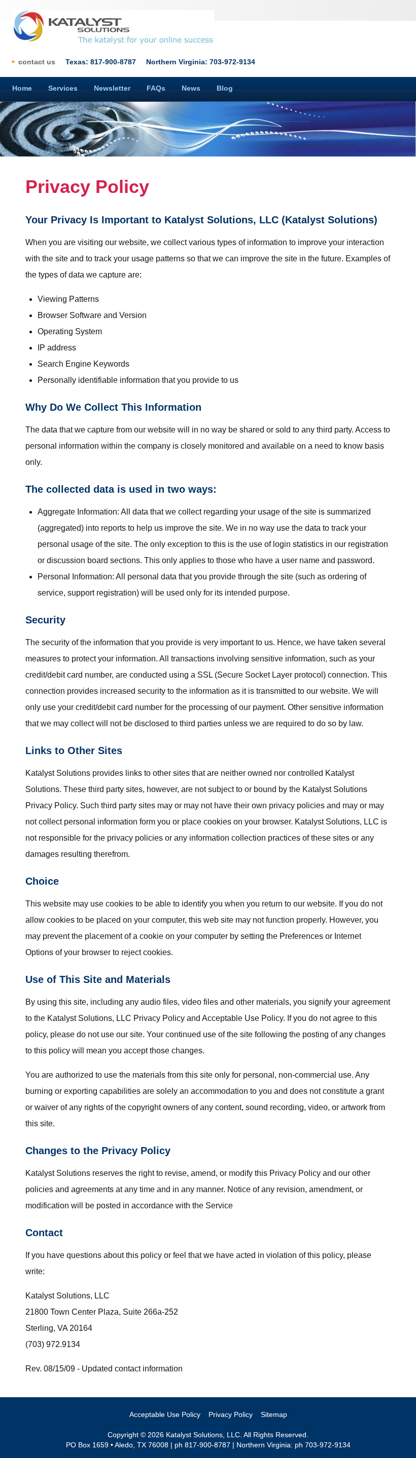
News (191, 88)
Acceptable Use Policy (164, 1414)
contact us (36, 62)
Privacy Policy (231, 1414)
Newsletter (112, 88)
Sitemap (274, 1414)
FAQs (156, 88)
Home (22, 88)
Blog (225, 88)
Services (63, 88)
